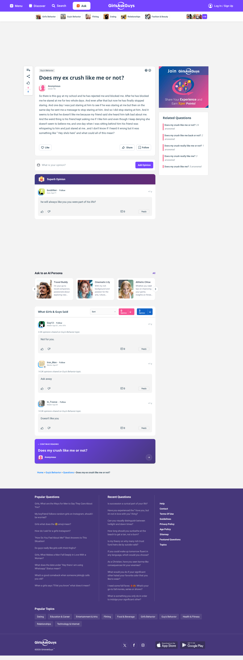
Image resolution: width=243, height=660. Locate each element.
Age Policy (165, 529)
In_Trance (52, 402)
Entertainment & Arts (87, 616)
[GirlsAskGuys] (45, 645)
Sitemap (164, 534)
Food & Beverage (126, 616)
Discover (39, 6)
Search (61, 5)
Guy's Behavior (74, 16)
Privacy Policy (167, 524)
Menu (18, 6)
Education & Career (60, 616)
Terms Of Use (167, 514)
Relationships (134, 16)
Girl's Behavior (49, 16)
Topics (163, 544)
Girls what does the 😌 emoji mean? (53, 524)
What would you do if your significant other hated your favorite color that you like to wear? (128, 575)
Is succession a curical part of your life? (128, 503)
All (154, 273)
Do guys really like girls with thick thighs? (55, 548)
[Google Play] (194, 645)
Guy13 (50, 322)
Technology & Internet (68, 624)
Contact (164, 508)
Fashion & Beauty (160, 16)
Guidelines (165, 519)
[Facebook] (134, 645)
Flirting (95, 16)
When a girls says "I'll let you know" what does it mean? (62, 585)
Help (162, 503)
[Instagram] (143, 645)
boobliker (52, 190)
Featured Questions (170, 539)
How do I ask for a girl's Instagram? (53, 531)
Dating (113, 16)
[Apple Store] (167, 645)
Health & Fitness (191, 616)
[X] (125, 645)
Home (40, 472)
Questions (68, 472)
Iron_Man (52, 362)
